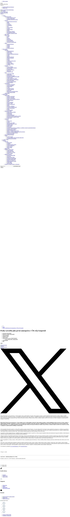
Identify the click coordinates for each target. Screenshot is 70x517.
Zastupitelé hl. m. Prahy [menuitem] (11, 152)
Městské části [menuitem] (7, 93)
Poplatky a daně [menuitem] (10, 103)
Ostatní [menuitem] (8, 101)
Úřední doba (5, 485)
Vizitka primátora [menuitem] (10, 66)
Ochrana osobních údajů (7, 514)
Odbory (4, 486)
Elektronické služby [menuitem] (8, 111)
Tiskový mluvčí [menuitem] (9, 146)
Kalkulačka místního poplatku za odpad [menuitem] (14, 116)
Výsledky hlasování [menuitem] (10, 89)
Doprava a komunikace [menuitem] (11, 98)
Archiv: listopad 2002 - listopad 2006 (11, 339)
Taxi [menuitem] (8, 26)
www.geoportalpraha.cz (14, 446)
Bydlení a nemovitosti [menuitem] (11, 96)
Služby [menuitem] (8, 36)
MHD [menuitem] (8, 22)
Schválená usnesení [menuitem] (10, 88)
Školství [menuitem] (8, 38)
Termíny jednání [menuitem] (10, 77)
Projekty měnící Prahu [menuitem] (11, 18)
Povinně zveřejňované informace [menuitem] (12, 54)
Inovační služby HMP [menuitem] (11, 122)
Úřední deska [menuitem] (9, 52)
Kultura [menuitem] (8, 47)
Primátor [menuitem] (6, 65)
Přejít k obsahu (5, 1)
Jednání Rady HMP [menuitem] (10, 73)
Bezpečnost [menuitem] (9, 39)
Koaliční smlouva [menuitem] (10, 82)
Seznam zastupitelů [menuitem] (10, 85)
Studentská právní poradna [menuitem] (11, 138)
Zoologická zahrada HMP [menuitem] (11, 158)
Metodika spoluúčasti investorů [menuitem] (12, 19)
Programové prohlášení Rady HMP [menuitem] (13, 76)
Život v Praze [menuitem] (7, 35)
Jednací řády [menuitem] (9, 90)
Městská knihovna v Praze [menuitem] (11, 161)
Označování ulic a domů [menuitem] (11, 129)
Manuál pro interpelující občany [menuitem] (12, 91)
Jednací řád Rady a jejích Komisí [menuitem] (12, 79)
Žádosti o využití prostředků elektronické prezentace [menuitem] (16, 131)
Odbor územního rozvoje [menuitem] (11, 17)
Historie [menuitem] (8, 45)
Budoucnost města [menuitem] (8, 16)
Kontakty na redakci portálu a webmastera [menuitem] (12, 164)
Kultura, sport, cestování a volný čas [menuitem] (13, 99)
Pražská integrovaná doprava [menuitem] (12, 21)
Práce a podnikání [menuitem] (10, 102)
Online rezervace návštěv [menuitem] (11, 112)
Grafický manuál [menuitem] (10, 136)
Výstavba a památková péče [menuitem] (12, 107)
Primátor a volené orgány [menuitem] (9, 149)
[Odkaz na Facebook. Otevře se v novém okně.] (4, 504)
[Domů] (3, 326)
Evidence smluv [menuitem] (10, 62)
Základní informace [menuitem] (10, 44)
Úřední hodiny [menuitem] (9, 142)
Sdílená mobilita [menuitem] (10, 29)
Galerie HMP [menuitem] (9, 162)
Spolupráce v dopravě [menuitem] (11, 31)
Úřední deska (5, 487)
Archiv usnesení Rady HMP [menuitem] (12, 78)
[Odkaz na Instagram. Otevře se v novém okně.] (4, 507)
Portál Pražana (11, 9)
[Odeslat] (17, 166)
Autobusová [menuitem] (9, 24)
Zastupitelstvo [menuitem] (7, 83)
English (4, 10)
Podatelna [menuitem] (8, 143)
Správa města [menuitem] (5, 49)
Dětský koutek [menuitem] (9, 147)
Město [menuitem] (6, 43)
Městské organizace (6, 498)
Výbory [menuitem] (8, 87)
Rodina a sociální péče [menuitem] (11, 104)
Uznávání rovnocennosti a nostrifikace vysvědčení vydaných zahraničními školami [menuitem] (21, 127)
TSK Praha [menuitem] (9, 156)
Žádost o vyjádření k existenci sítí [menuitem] (13, 130)
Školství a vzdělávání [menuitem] (10, 106)
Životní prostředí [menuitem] (10, 40)
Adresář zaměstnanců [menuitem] (10, 115)
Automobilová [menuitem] (9, 25)
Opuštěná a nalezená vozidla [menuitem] (12, 33)
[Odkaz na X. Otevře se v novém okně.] (4, 509)
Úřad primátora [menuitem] (9, 68)
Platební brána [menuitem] (9, 113)
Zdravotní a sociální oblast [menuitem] (11, 42)
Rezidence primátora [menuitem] (10, 69)
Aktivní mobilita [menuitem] (10, 27)
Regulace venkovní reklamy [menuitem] (12, 128)
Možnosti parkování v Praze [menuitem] (12, 123)
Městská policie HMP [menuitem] (10, 157)
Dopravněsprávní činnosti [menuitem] (9, 134)
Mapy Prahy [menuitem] (7, 34)
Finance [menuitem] (8, 59)
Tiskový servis (5, 476)
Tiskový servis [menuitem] (9, 53)
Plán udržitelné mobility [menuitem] (11, 32)
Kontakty (4, 474)
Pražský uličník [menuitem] (9, 125)
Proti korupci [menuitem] (9, 61)
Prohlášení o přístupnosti (7, 515)
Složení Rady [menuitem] (9, 74)
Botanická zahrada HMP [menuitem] (11, 159)
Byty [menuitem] (8, 37)
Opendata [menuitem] (8, 64)
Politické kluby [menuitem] (9, 86)
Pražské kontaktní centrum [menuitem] (11, 144)
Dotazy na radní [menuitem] (10, 153)
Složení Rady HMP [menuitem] (10, 151)
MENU (2, 167)
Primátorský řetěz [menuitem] (10, 71)
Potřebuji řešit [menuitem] (5, 94)
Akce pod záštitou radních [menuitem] (11, 81)
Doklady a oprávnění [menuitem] (10, 97)
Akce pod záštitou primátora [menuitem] (12, 67)
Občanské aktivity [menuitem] (10, 100)
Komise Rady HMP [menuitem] (10, 80)
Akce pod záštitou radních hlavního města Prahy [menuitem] (15, 137)
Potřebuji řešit (5, 475)
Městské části (5, 497)
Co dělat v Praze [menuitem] (5, 139)
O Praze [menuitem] (4, 15)
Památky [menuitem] (8, 46)
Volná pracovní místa (6, 488)
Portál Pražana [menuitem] (9, 114)
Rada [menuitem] (6, 72)
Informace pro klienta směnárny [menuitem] (12, 132)
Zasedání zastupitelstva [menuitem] (11, 84)
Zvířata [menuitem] (8, 109)
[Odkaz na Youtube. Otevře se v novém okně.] (4, 512)
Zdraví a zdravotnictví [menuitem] (11, 108)
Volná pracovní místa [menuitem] (10, 133)
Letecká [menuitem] (8, 28)
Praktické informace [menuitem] (10, 48)
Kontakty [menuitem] (4, 140)
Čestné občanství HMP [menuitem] (11, 92)
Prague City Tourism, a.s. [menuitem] (11, 160)
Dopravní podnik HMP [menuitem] (11, 155)
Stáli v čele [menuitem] (9, 70)
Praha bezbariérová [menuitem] (10, 41)
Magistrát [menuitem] (6, 50)
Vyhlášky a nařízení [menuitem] (10, 63)
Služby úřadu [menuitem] (7, 95)
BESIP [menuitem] (8, 30)
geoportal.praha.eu (24, 446)
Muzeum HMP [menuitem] (9, 163)
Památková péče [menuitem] (10, 124)
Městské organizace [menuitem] (8, 154)
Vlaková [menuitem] (8, 23)
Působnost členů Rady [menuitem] (11, 75)
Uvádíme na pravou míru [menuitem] (11, 60)
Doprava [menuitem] (6, 20)
